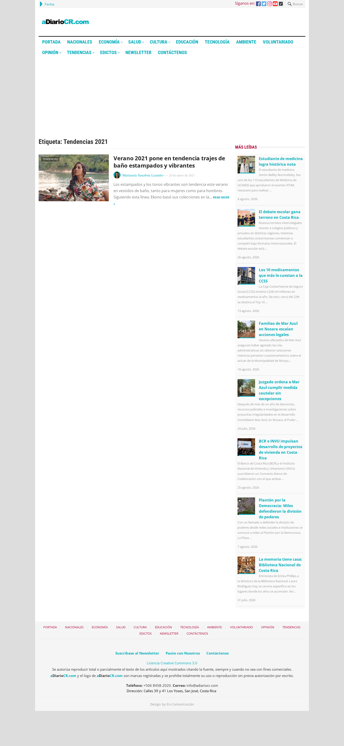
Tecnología (217, 42)
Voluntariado (278, 42)
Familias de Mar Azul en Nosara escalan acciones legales (278, 329)
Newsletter (138, 52)
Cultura (158, 42)
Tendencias (79, 52)
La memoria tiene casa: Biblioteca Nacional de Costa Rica (280, 565)
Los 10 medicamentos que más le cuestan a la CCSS (281, 275)
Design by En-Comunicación (172, 704)
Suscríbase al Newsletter (137, 653)
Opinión (50, 52)
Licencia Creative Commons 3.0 (172, 663)
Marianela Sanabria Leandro (143, 175)
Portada (51, 42)
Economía (109, 42)
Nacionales (79, 42)
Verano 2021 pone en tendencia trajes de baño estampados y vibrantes (169, 161)
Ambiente (246, 42)
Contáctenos (172, 52)
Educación (187, 42)
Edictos (108, 52)
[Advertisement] (172, 93)
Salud (134, 42)
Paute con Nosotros (183, 653)
